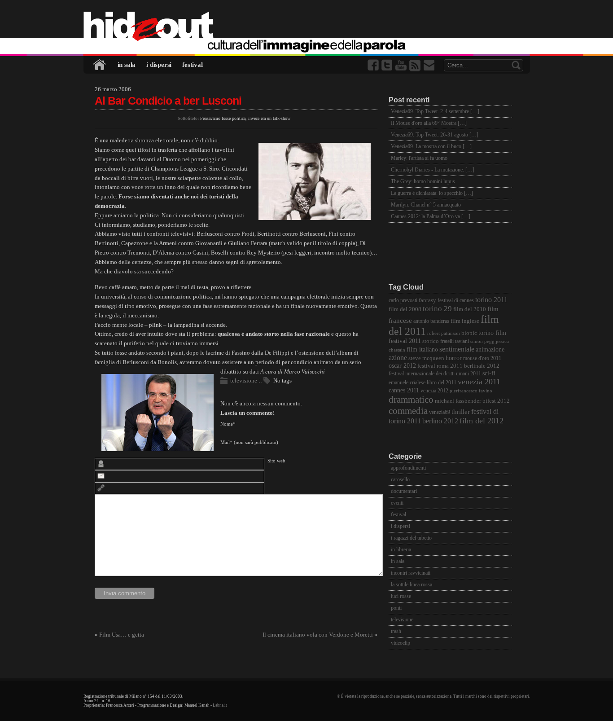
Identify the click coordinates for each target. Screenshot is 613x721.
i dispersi (158, 64)
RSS (415, 65)
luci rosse (401, 596)
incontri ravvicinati (410, 573)
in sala (127, 64)
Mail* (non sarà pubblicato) (249, 442)
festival (192, 64)
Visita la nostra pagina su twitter (387, 65)
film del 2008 (405, 309)
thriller (460, 411)
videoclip (400, 643)
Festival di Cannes (456, 300)
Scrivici (429, 65)
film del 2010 (469, 309)
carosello (400, 479)
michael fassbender (458, 400)
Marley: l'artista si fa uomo (419, 158)
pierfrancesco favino (471, 390)
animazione (490, 349)
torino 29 (437, 308)
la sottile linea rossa (411, 584)
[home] (306, 27)
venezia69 (439, 412)
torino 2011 (491, 299)
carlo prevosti (403, 300)
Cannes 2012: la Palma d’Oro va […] (430, 216)
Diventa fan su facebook (374, 65)
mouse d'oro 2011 (482, 358)
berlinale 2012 (481, 365)
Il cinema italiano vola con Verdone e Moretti (318, 634)
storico (430, 341)
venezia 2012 (434, 391)
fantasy (427, 300)
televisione (243, 380)
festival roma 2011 (440, 366)
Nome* (228, 423)
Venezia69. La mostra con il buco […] (431, 146)
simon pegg (482, 341)
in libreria (401, 549)
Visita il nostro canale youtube (401, 65)
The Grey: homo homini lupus (423, 181)
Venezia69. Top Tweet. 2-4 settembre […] (435, 111)
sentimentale (456, 349)
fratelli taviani (454, 341)
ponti (396, 608)
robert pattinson (443, 333)
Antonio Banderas (431, 321)
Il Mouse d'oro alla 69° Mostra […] (429, 123)
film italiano (422, 349)
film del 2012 (482, 420)
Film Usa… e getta (121, 634)
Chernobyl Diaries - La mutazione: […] (432, 170)
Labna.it (220, 705)
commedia (408, 410)
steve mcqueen (426, 358)
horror (454, 358)
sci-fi (488, 373)
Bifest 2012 (496, 401)
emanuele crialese (407, 383)
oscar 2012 (402, 365)
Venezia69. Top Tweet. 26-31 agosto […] (434, 135)
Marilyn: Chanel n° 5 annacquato (426, 205)
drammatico (411, 399)
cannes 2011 (404, 390)
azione (398, 357)
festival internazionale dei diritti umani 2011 (435, 374)
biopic (469, 333)
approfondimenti (408, 468)
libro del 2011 (441, 383)
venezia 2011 (479, 381)
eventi (397, 503)
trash (396, 631)
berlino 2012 (440, 421)
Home (100, 64)
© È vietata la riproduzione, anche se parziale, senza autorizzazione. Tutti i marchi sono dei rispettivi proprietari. (433, 696)
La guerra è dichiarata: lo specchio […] (432, 193)
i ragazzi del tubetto (411, 538)
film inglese (465, 320)
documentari (404, 491)
